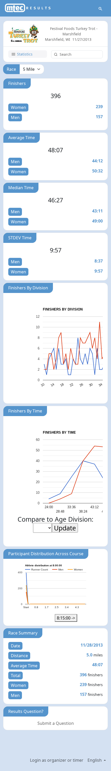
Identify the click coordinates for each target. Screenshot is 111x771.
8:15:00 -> (66, 618)
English (95, 760)
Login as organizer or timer (56, 760)
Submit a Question (55, 723)
